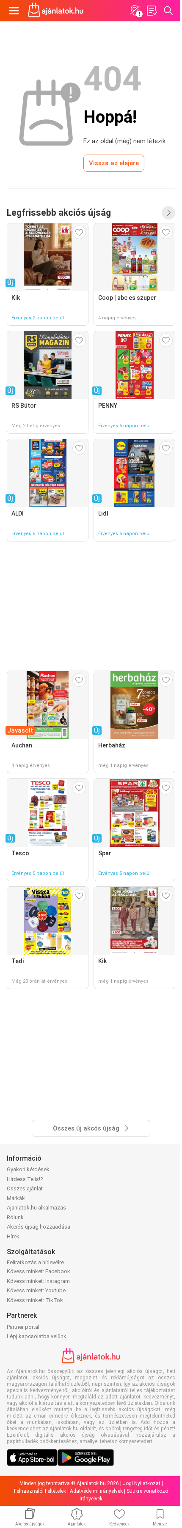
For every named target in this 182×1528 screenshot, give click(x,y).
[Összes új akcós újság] (168, 213)
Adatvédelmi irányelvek (96, 1491)
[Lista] (151, 10)
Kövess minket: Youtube (36, 1290)
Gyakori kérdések (28, 1169)
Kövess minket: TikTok (35, 1300)
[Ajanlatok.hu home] (55, 11)
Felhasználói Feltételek (40, 1491)
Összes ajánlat (25, 1188)
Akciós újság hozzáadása (38, 1227)
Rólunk (15, 1217)
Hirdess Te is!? (25, 1179)
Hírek (13, 1236)
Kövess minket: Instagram (38, 1281)
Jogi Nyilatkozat (141, 1483)
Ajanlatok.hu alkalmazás (36, 1207)
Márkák (16, 1198)
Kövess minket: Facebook (38, 1271)
